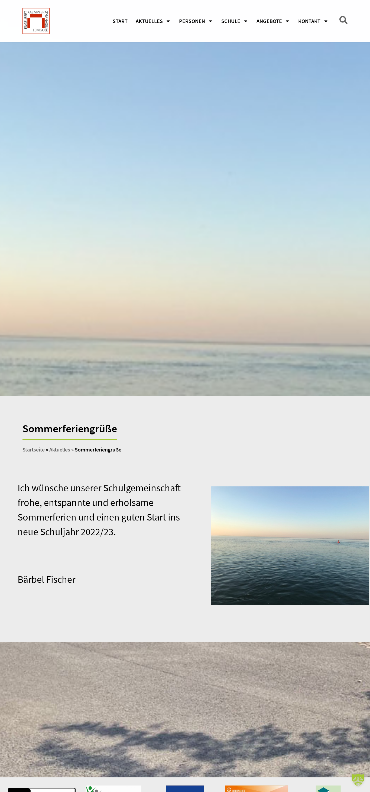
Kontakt (309, 21)
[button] (358, 780)
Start (120, 21)
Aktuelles (149, 21)
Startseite (33, 449)
